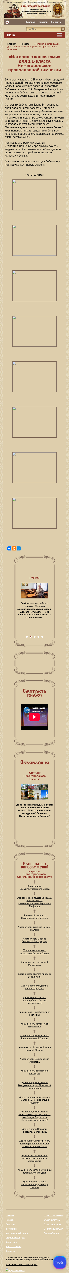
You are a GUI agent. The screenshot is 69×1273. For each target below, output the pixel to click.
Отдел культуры (52, 1220)
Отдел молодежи (52, 1224)
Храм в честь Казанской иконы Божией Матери (34, 1048)
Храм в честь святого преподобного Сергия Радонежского (34, 1000)
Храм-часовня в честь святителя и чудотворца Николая (34, 1184)
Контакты (56, 22)
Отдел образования (53, 1215)
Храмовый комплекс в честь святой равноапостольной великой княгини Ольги (34, 1143)
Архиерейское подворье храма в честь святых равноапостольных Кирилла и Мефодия (34, 902)
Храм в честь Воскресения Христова (34, 1060)
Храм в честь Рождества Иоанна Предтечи (34, 987)
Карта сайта (12, 1242)
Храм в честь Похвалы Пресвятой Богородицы (34, 1130)
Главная (30, 22)
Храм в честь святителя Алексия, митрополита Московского (35, 1158)
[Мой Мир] (19, 548)
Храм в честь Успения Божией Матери (34, 928)
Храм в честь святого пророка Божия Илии (34, 975)
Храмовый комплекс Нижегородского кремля (34, 916)
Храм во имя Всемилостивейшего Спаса (35, 887)
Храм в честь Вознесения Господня (35, 1072)
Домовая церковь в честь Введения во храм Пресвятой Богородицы (34, 1085)
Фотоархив (11, 1229)
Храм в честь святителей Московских (34, 963)
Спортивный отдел (15, 1237)
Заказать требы (13, 1246)
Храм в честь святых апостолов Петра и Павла (34, 951)
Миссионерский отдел (17, 1233)
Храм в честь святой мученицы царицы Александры (35, 1171)
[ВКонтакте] (9, 548)
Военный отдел (51, 1233)
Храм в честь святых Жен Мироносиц (35, 1025)
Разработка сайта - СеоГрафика (22, 1264)
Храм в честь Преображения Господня (34, 1013)
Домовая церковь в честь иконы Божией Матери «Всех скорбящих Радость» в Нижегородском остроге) (35, 1115)
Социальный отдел (53, 1229)
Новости (43, 22)
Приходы (10, 1224)
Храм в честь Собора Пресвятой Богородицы (34, 940)
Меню (11, 35)
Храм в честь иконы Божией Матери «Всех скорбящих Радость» (34, 1100)
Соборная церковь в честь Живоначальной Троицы (34, 1037)
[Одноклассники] (14, 548)
